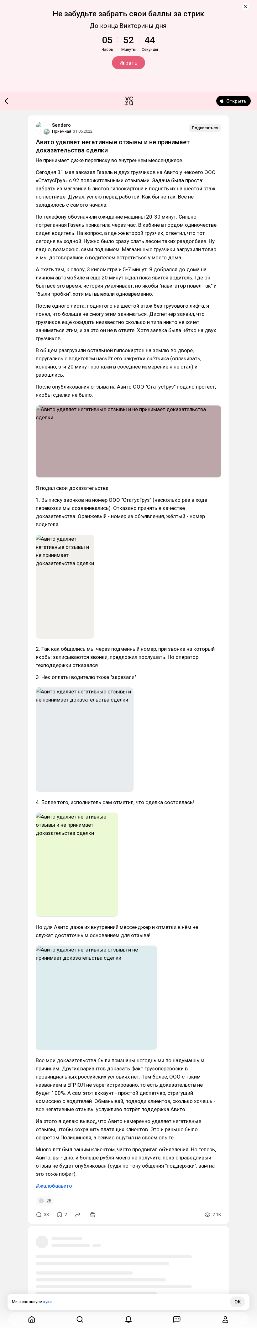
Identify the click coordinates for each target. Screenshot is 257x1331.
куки (47, 1301)
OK (237, 1302)
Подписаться (205, 127)
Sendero (61, 125)
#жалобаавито (54, 1186)
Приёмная (61, 131)
